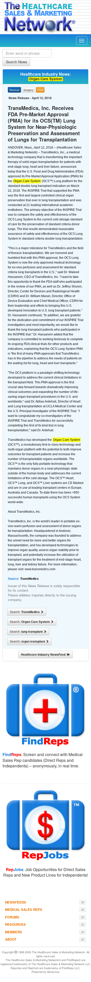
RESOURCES (15, 924)
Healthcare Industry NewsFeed (44, 654)
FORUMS (12, 917)
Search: (25, 612)
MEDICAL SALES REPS (23, 909)
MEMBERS (13, 932)
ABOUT (10, 939)
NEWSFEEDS (15, 902)
